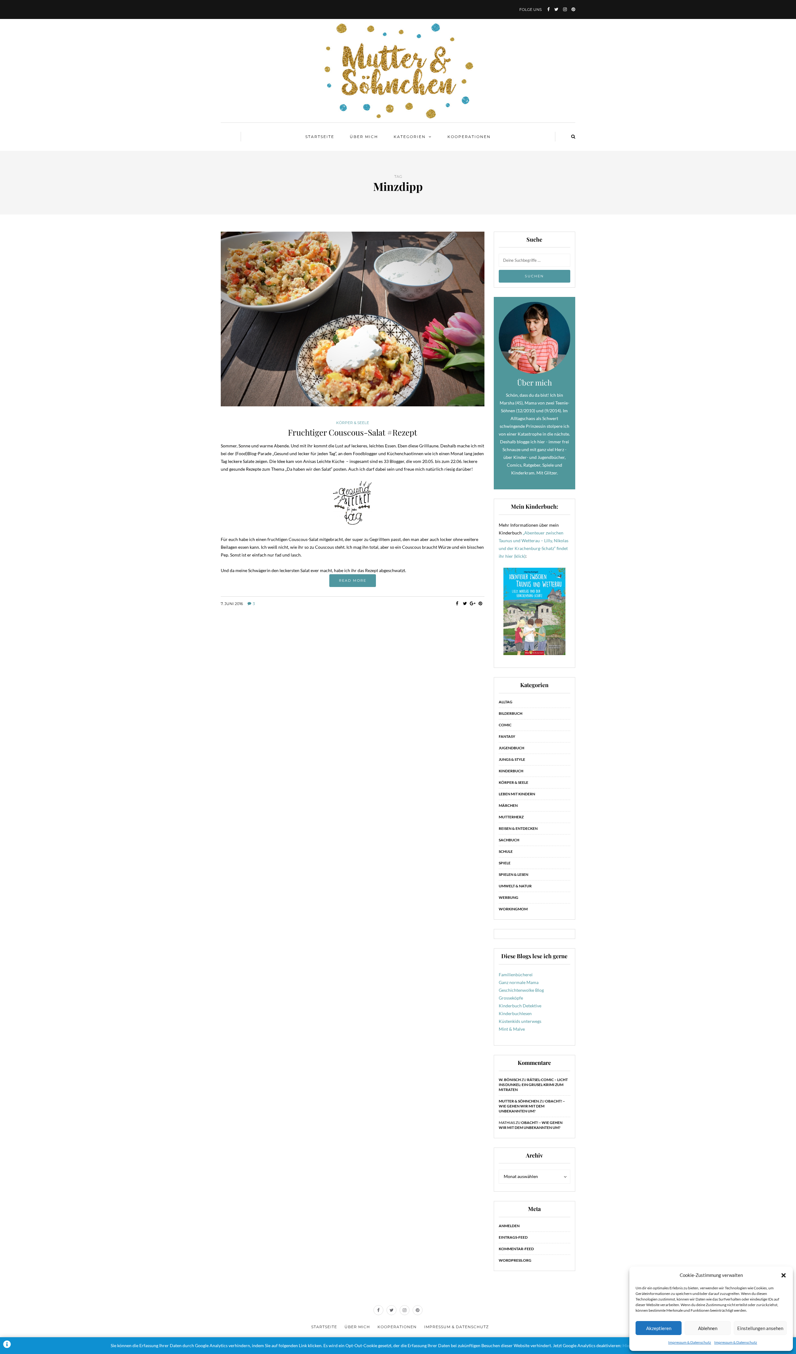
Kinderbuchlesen (515, 1013)
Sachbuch (509, 840)
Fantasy (507, 736)
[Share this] (457, 603)
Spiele (505, 863)
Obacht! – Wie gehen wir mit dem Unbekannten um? (532, 1106)
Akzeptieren (658, 1328)
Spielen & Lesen (513, 874)
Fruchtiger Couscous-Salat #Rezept (352, 432)
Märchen (508, 805)
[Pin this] (480, 603)
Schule (506, 851)
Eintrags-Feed (513, 1237)
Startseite (319, 136)
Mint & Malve (512, 1029)
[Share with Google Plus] (473, 603)
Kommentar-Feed (516, 1248)
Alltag (505, 702)
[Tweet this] (465, 603)
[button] (783, 1275)
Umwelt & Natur (515, 886)
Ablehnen (707, 1328)
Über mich (364, 136)
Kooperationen (469, 136)
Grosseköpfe (511, 997)
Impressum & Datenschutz (689, 1342)
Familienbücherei (516, 974)
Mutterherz (511, 817)
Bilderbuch (510, 713)
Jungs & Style (512, 759)
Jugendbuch (511, 748)
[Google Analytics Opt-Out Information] (7, 1345)
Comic (505, 725)
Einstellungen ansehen (760, 1328)
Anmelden (509, 1225)
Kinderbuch (511, 771)
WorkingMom (513, 909)
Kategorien (410, 136)
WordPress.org (515, 1260)
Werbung (508, 897)
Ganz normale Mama (519, 982)
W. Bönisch (510, 1079)
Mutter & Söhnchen (519, 1101)
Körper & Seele (352, 423)
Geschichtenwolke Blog (521, 990)
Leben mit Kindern (517, 794)
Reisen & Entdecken (518, 828)
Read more (352, 580)
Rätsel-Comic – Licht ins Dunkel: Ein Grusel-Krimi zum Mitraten (533, 1084)
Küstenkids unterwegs (520, 1021)
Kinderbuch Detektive (520, 1005)
